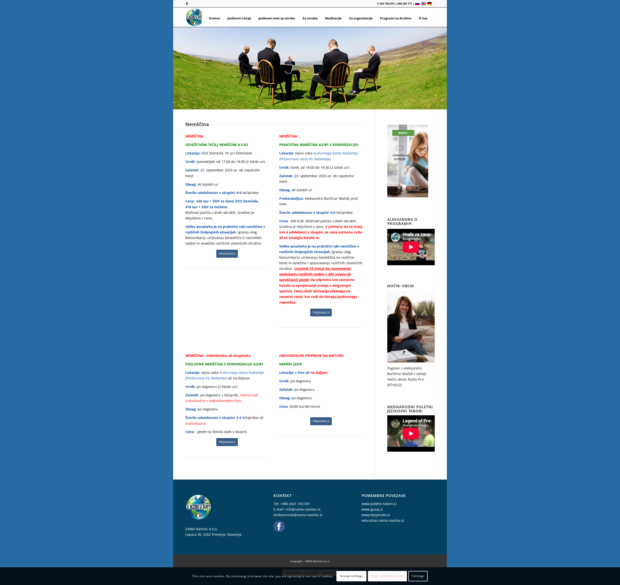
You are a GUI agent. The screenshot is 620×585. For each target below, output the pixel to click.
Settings (418, 576)
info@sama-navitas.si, (303, 509)
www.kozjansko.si (376, 515)
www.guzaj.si (372, 509)
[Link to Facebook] (186, 3)
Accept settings (351, 576)
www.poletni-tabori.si (379, 503)
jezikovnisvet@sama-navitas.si (297, 515)
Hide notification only (387, 576)
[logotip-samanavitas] (195, 17)
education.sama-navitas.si (383, 520)
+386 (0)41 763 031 (295, 503)
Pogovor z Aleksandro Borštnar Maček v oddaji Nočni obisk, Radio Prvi (406, 374)
